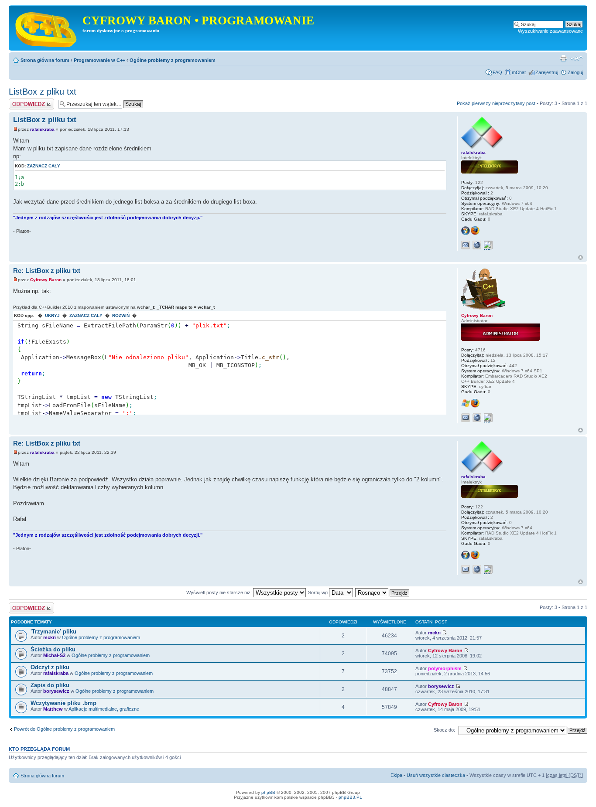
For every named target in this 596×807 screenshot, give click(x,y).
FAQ (497, 72)
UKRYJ (52, 315)
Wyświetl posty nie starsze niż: (219, 592)
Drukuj (563, 58)
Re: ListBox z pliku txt (46, 270)
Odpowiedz (21, 101)
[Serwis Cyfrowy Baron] (46, 27)
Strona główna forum (45, 60)
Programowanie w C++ (99, 60)
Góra (580, 257)
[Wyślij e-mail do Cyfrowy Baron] (465, 417)
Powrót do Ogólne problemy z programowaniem (64, 729)
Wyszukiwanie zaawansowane (550, 31)
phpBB (268, 792)
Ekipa (396, 775)
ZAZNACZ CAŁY (86, 315)
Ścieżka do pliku (53, 649)
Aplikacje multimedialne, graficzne (104, 709)
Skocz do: (444, 729)
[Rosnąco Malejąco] (382, 592)
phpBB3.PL (350, 797)
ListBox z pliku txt (42, 91)
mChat (519, 72)
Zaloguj (575, 72)
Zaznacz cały (43, 165)
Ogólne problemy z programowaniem (173, 60)
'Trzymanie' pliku (53, 631)
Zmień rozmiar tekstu (576, 58)
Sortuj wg (318, 592)
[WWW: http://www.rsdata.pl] (477, 245)
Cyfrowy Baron (46, 279)
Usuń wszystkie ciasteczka (436, 775)
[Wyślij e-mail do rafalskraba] (465, 245)
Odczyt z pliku (50, 667)
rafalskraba (42, 129)
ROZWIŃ (121, 315)
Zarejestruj (546, 72)
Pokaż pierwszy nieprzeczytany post (496, 103)
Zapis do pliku (50, 685)
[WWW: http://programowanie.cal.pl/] (477, 417)
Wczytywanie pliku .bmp (63, 703)
